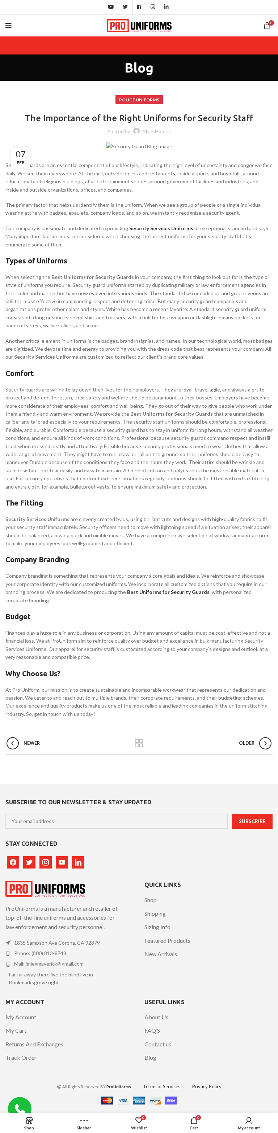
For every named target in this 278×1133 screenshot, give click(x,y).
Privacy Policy (207, 1086)
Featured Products (167, 940)
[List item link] (64, 943)
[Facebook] (13, 861)
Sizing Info (157, 926)
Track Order (21, 1057)
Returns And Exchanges (34, 1044)
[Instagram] (45, 861)
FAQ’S (152, 1030)
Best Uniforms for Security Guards (168, 592)
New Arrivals (160, 953)
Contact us (157, 1044)
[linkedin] (78, 861)
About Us (156, 1017)
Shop (150, 899)
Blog (150, 1057)
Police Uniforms (139, 99)
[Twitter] (29, 861)
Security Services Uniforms (161, 228)
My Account (20, 1017)
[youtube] (62, 861)
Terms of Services (161, 1086)
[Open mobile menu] (8, 25)
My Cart (15, 1030)
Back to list (139, 743)
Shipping (155, 913)
